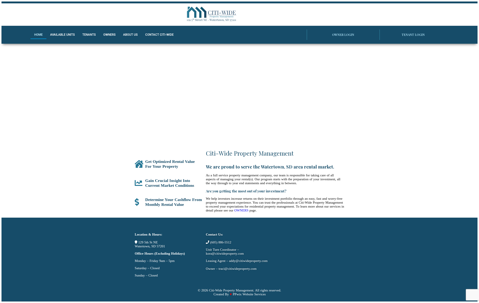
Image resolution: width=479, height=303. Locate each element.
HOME (38, 34)
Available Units (62, 34)
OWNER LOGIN (343, 35)
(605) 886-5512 (220, 242)
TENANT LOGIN (413, 35)
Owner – (212, 268)
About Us (130, 34)
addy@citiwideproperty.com (248, 261)
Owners (109, 34)
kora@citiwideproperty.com (225, 253)
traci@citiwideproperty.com (238, 268)
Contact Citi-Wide (159, 34)
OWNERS (241, 210)
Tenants (89, 34)
